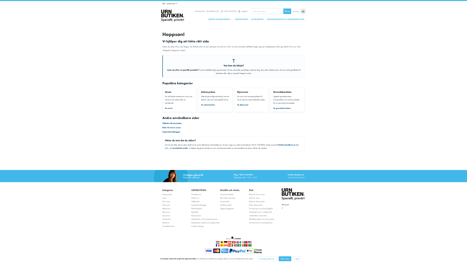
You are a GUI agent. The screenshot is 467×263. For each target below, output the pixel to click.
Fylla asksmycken (256, 205)
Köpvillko (195, 212)
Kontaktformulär (213, 11)
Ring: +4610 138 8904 (243, 174)
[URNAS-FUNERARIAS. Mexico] (234, 246)
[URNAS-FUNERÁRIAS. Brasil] (250, 246)
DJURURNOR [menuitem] (257, 19)
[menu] (257, 19)
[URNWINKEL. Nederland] (218, 243)
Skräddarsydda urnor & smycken (261, 219)
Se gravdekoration (282, 108)
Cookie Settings (197, 226)
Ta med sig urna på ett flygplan (261, 208)
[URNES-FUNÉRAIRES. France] (218, 246)
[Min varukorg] (303, 11)
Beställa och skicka (229, 190)
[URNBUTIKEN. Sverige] (172, 15)
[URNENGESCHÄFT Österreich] (230, 243)
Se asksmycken (208, 104)
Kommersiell (200, 11)
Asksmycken (167, 194)
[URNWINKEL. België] (222, 243)
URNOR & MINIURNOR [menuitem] (219, 19)
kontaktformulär (180, 148)
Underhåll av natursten (258, 215)
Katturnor (166, 222)
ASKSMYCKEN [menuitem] (241, 19)
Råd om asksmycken (257, 201)
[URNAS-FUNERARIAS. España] (230, 246)
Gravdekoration (168, 226)
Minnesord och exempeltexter (261, 222)
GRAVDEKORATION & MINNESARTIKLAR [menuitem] (285, 19)
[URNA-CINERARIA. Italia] (242, 246)
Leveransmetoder (227, 194)
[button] (169, 3)
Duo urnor (166, 201)
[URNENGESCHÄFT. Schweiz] (234, 243)
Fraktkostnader (226, 205)
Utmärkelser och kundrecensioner (204, 219)
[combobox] (271, 11)
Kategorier (167, 190)
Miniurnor (166, 205)
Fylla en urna (254, 198)
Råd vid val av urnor (171, 127)
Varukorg (296, 11)
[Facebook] (283, 208)
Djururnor (166, 215)
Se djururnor (243, 104)
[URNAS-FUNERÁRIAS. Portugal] (246, 246)
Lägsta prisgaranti (227, 208)
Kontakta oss (196, 194)
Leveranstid (224, 201)
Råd (251, 190)
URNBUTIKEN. (199, 190)
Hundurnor (166, 219)
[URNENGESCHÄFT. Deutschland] (226, 243)
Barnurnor (166, 212)
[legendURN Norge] (246, 243)
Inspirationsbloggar (171, 131)
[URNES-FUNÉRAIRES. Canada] (226, 246)
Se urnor (169, 108)
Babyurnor (166, 208)
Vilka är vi (195, 198)
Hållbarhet (195, 201)
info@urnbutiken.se (286, 144)
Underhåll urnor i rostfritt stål (260, 212)
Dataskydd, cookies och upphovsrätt (205, 222)
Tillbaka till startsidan (172, 123)
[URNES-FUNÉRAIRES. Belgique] (222, 246)
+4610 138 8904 (229, 11)
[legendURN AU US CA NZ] (250, 243)
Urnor (164, 198)
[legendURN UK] (238, 243)
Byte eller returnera (227, 198)
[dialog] (233, 258)
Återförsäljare (196, 208)
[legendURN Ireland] (242, 243)
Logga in (244, 11)
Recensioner (196, 215)
